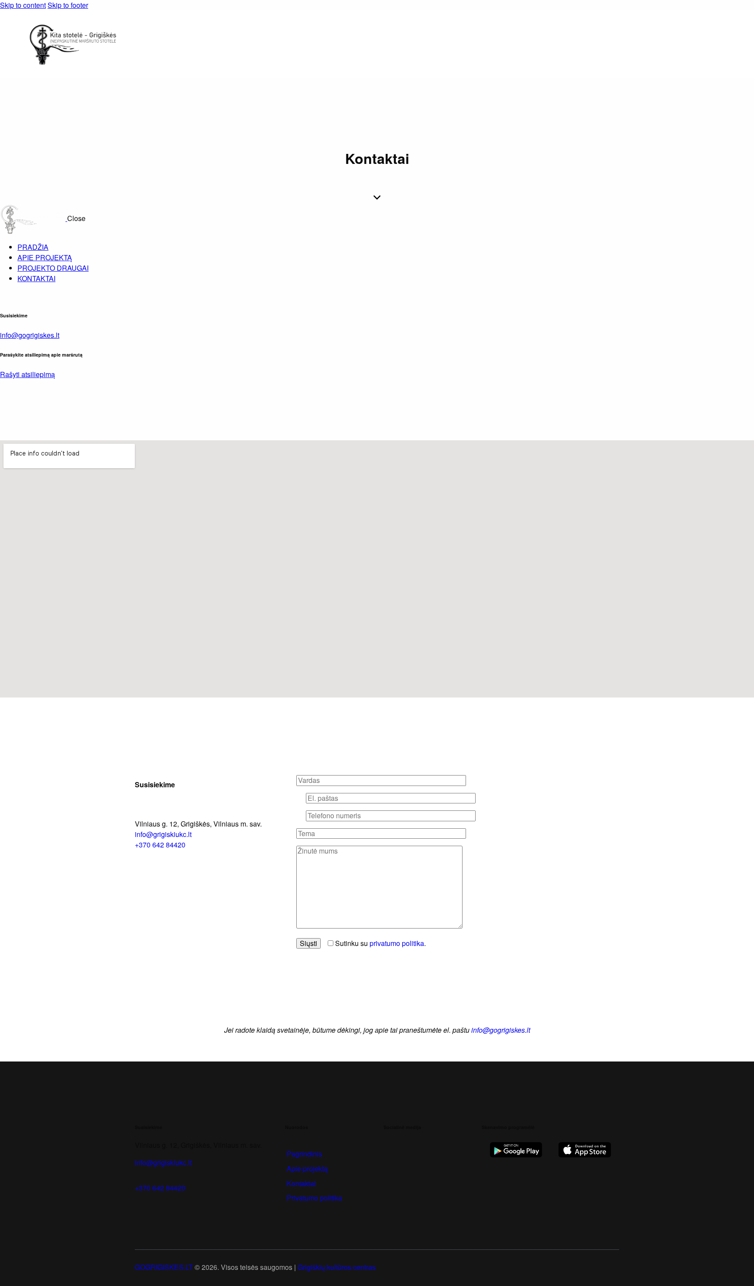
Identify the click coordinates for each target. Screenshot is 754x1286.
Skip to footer (68, 5)
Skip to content (23, 5)
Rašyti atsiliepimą (27, 374)
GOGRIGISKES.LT (164, 1267)
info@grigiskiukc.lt (163, 834)
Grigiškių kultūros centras (337, 1267)
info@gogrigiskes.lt (29, 335)
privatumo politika (397, 943)
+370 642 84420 (160, 1188)
